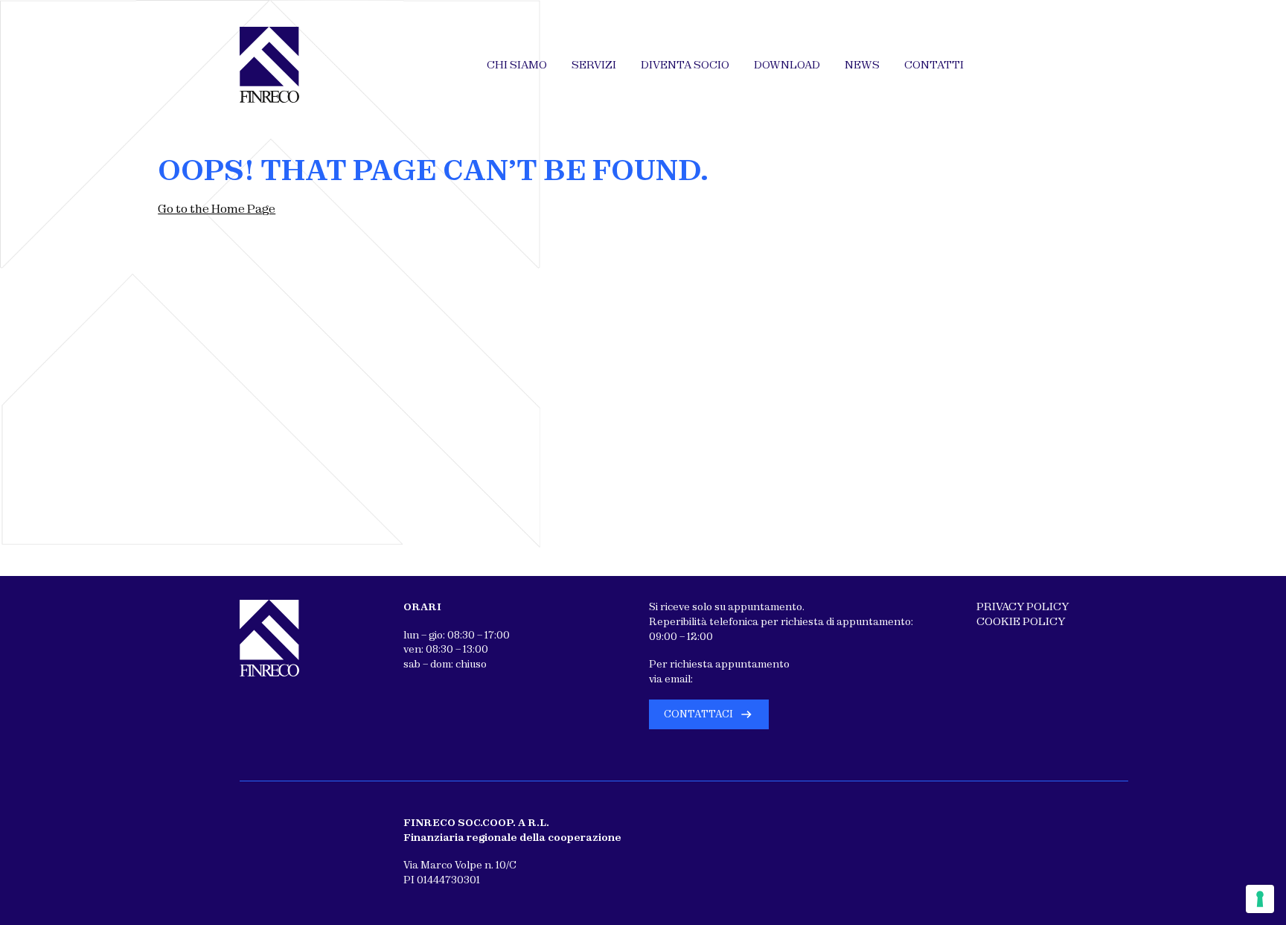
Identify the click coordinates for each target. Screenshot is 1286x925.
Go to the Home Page (216, 209)
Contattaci (698, 714)
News (862, 64)
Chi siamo (517, 64)
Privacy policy (1022, 606)
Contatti (934, 64)
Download (787, 64)
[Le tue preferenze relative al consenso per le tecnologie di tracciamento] (1260, 899)
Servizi (594, 64)
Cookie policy (1020, 621)
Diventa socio (685, 64)
